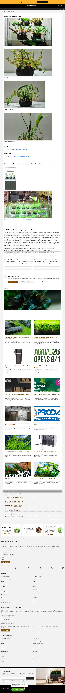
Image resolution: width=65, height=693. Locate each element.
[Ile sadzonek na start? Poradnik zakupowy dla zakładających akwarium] (47, 335)
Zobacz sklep (5, 630)
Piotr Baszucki (16, 495)
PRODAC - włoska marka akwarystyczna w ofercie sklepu (46, 423)
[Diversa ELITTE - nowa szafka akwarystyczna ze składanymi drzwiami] (18, 392)
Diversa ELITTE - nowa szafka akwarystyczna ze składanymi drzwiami (17, 395)
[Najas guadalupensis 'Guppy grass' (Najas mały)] (18, 450)
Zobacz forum (6, 562)
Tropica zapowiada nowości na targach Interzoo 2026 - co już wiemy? (17, 423)
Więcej (3, 682)
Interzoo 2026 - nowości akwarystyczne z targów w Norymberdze (47, 395)
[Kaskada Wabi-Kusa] (28, 45)
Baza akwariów (4, 552)
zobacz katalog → (42, 2)
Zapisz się (30, 678)
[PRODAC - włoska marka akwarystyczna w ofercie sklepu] (47, 421)
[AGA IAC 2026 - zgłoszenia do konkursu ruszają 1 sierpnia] (47, 364)
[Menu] (1, 5)
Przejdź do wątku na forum (42, 281)
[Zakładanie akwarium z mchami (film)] (18, 477)
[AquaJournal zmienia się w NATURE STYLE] (47, 477)
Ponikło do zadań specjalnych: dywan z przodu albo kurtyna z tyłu (17, 338)
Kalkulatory (3, 559)
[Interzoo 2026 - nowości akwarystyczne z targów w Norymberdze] (47, 392)
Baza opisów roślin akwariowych (7, 554)
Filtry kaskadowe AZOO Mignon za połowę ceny (46, 451)
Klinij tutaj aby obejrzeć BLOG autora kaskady (17, 149)
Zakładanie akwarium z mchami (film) (15, 478)
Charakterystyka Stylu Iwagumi (12, 513)
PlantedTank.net (29, 219)
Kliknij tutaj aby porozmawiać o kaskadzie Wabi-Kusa (18, 156)
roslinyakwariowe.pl (17, 498)
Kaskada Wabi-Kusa (12, 16)
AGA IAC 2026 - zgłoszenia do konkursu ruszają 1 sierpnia (46, 366)
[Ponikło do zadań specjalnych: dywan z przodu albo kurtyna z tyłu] (18, 335)
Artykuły (12, 11)
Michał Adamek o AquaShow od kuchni (14, 505)
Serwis (9, 11)
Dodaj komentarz (13, 281)
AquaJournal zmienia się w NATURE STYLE (44, 478)
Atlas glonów (3, 557)
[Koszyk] (61, 5)
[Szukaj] (5, 6)
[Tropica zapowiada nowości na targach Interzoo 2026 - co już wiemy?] (18, 421)
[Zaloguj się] (58, 5)
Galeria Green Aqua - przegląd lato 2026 (14, 497)
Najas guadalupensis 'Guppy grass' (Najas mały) (17, 451)
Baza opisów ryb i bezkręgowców (8, 556)
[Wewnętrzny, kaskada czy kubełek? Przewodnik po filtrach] (18, 364)
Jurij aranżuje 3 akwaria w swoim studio (14, 516)
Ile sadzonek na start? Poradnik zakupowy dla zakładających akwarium (45, 338)
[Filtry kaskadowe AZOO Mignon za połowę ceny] (47, 450)
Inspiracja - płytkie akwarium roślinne (14, 494)
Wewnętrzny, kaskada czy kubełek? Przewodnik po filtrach (18, 366)
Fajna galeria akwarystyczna (12, 509)
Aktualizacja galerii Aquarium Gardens (14, 501)
